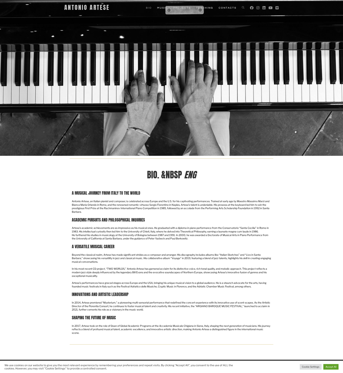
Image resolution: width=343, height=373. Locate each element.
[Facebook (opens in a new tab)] (251, 8)
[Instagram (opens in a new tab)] (258, 8)
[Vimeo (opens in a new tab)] (277, 8)
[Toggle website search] (243, 8)
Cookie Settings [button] (310, 366)
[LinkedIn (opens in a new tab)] (264, 8)
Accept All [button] (330, 366)
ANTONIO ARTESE (87, 7)
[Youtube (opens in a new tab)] (270, 8)
